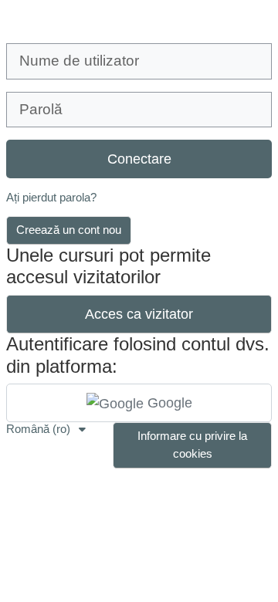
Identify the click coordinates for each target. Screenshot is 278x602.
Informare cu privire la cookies (192, 444)
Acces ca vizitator (139, 314)
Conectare (139, 158)
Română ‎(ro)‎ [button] (39, 428)
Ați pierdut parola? (51, 197)
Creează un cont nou (68, 229)
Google (168, 402)
